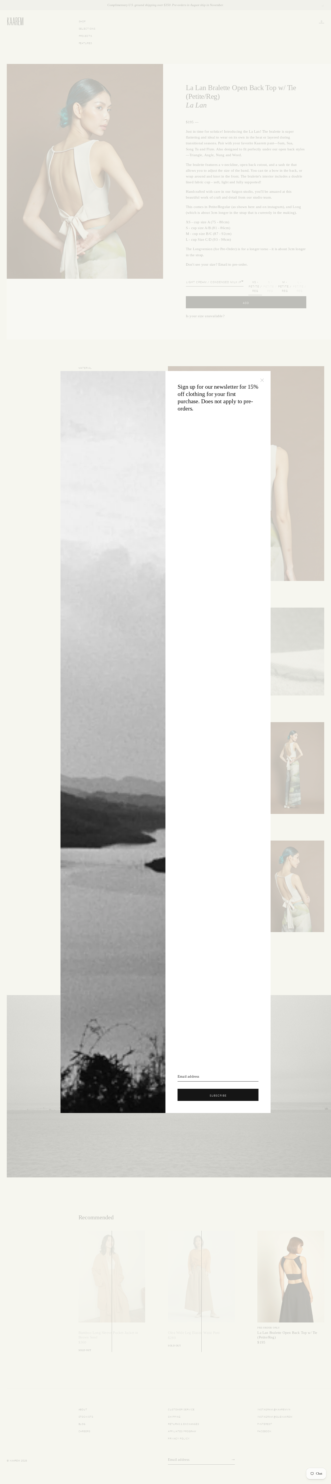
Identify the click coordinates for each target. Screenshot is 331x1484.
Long (297, 207)
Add (246, 302)
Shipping (174, 1416)
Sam (281, 143)
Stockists (86, 1416)
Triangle (195, 155)
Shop (82, 21)
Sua (289, 143)
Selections (87, 28)
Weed (236, 155)
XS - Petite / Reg (255, 286)
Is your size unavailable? (205, 316)
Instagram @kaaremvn (273, 1409)
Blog (82, 1423)
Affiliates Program (182, 1431)
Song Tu (192, 149)
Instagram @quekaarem (274, 1416)
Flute (210, 149)
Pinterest (264, 1423)
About (83, 1409)
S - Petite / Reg (270, 286)
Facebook (264, 1431)
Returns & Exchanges (183, 1423)
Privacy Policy (179, 1438)
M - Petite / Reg (285, 286)
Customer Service (181, 1409)
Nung (220, 155)
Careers (84, 1431)
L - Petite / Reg (299, 286)
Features (85, 43)
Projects (85, 35)
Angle (209, 155)
